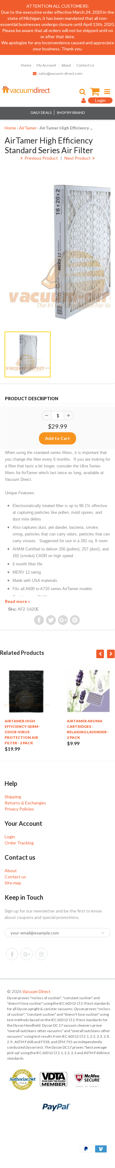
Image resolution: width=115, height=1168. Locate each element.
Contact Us (85, 65)
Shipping (13, 796)
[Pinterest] (27, 954)
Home (26, 65)
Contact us (15, 876)
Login (10, 836)
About (66, 65)
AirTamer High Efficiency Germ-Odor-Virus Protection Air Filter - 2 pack (22, 732)
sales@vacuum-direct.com (60, 73)
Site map (13, 882)
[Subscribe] (103, 933)
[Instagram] (41, 954)
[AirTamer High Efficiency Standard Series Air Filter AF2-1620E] (57, 251)
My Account (46, 65)
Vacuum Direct (36, 991)
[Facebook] (12, 954)
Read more (17, 601)
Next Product (77, 158)
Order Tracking (19, 842)
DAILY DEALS (41, 112)
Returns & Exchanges (25, 802)
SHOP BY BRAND (71, 112)
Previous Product (41, 158)
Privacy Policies (19, 808)
